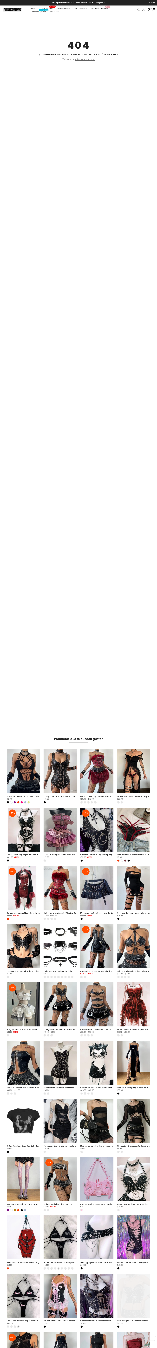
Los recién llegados (101, 8)
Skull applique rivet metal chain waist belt (99, 1262)
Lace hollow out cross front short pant (134, 854)
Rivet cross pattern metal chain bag (23, 1262)
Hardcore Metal (80, 8)
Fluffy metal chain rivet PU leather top (60, 913)
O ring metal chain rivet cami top (58, 1204)
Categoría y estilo (39, 11)
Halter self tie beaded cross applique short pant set (67, 1262)
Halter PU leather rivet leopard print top (24, 1087)
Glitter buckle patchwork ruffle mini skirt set (63, 854)
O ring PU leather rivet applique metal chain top (65, 1029)
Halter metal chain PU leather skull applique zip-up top (105, 1321)
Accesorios (54, 12)
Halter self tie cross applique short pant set (26, 1321)
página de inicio (84, 59)
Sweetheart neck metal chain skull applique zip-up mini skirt (70, 1087)
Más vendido (48, 8)
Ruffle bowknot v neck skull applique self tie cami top (68, 1321)
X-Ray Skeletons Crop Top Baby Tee (23, 1146)
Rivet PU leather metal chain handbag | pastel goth (103, 1204)
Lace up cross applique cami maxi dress (135, 1087)
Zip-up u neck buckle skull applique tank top (64, 796)
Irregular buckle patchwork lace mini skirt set (27, 1029)
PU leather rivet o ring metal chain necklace (63, 971)
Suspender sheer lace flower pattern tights (26, 1204)
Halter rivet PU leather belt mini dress (97, 971)
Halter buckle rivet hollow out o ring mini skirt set (102, 1029)
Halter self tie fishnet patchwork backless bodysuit (30, 796)
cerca (5, 3)
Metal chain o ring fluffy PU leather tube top (100, 796)
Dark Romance (63, 8)
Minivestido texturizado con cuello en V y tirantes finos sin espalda (73, 1146)
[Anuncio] (78, 2)
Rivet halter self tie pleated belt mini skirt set (100, 1087)
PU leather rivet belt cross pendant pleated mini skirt (104, 913)
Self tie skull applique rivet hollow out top (135, 971)
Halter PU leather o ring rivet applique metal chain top (104, 854)
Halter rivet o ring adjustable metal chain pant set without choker (36, 854)
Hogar (32, 8)
